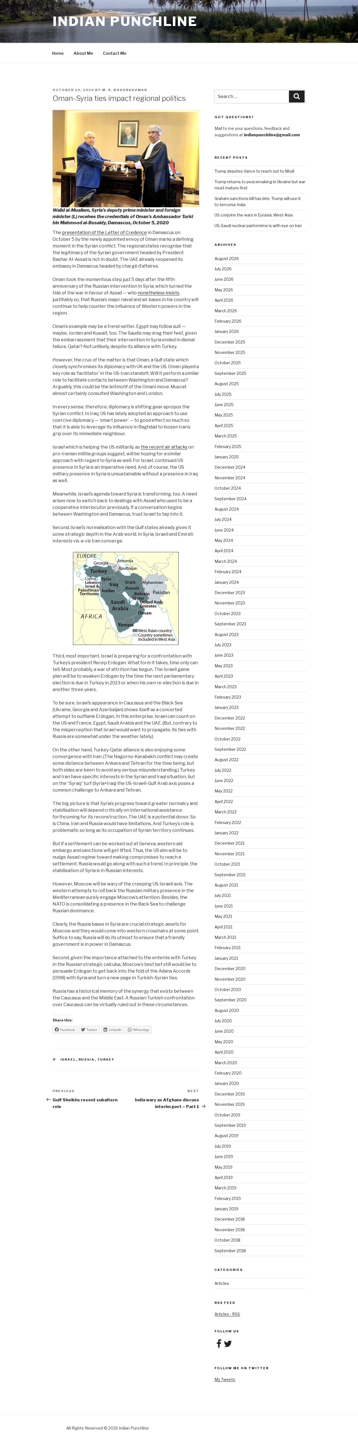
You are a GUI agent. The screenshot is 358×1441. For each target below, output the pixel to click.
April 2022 (224, 801)
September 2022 (230, 749)
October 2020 (228, 989)
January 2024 (227, 582)
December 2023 (230, 592)
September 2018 (230, 1250)
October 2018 (227, 1240)
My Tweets (225, 1379)
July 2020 (223, 1020)
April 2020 (224, 1052)
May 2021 (223, 916)
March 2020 (226, 1062)
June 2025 (224, 404)
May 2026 (224, 289)
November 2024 (230, 477)
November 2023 (230, 603)
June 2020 (224, 1031)
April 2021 (223, 927)
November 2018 (230, 1229)
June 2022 (224, 780)
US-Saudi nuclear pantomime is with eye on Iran (258, 225)
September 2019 (230, 1125)
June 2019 (224, 1156)
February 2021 (228, 947)
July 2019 (223, 1146)
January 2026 (227, 331)
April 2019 (224, 1177)
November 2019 (230, 1104)
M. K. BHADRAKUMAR (124, 90)
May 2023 (224, 665)
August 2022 (227, 759)
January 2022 (227, 832)
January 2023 (227, 707)
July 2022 (223, 770)
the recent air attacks (164, 447)
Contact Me (114, 53)
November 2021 (229, 853)
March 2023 (226, 686)
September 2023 (230, 623)
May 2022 (224, 791)
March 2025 (226, 436)
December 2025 (230, 342)
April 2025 (224, 425)
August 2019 (226, 1135)
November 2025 (230, 352)
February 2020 (228, 1073)
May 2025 (224, 415)
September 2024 (230, 498)
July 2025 (223, 394)
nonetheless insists (158, 293)
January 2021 (226, 958)
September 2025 (230, 373)
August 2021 (226, 885)
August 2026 (227, 258)
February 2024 (228, 571)
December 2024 (230, 467)
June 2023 (224, 655)
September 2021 (230, 874)
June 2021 (224, 906)
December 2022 (230, 718)
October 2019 (227, 1115)
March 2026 (226, 310)
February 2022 (228, 822)
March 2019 (225, 1187)
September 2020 (231, 999)
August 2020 (227, 1010)
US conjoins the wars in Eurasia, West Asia (254, 215)
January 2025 (227, 456)
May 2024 (224, 540)
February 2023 (228, 697)
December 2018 (230, 1219)
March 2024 (226, 561)
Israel (68, 1059)
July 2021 (223, 895)
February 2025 (228, 446)
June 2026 (224, 279)
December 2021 (229, 843)
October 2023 (228, 613)
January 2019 (226, 1208)
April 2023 (224, 676)
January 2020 (227, 1083)
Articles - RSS (227, 1314)
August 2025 (227, 383)
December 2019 (230, 1094)
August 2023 (227, 634)
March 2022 (226, 811)
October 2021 (227, 864)
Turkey (106, 1059)
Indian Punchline (125, 21)
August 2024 (227, 509)
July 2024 (223, 519)
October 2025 (228, 362)
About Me (83, 53)
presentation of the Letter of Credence (104, 232)
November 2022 (230, 728)
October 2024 (228, 488)
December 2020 (230, 968)
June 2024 (224, 530)
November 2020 (230, 979)
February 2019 (228, 1198)
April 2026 (224, 300)
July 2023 (223, 644)
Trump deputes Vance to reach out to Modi (254, 171)
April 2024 (224, 550)
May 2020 (224, 1041)
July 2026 (223, 268)
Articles (222, 1283)
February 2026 (228, 321)
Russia (87, 1059)
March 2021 (225, 937)
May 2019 (223, 1167)
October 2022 (228, 739)
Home (58, 53)
